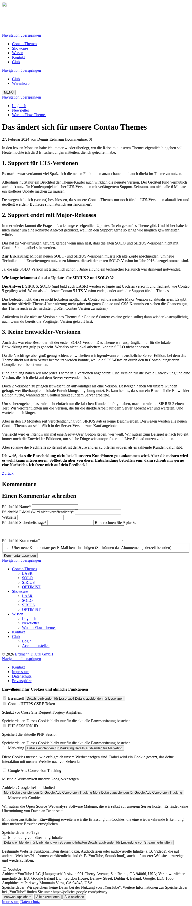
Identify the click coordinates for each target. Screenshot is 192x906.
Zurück (8, 473)
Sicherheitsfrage (24, 522)
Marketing (16, 748)
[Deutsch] (17, 31)
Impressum (10, 901)
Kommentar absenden (20, 555)
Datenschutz (30, 901)
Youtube (14, 869)
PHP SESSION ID (23, 726)
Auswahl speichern (17, 897)
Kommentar (21, 540)
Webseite (9, 517)
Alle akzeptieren (48, 897)
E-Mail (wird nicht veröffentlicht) (38, 512)
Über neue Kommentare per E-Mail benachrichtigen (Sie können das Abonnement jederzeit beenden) (91, 547)
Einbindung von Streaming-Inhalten (36, 837)
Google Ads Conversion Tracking (34, 770)
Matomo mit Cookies (24, 798)
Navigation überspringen (21, 35)
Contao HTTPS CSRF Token (31, 704)
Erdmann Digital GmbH (34, 654)
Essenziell (16, 698)
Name (16, 507)
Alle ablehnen (74, 897)
